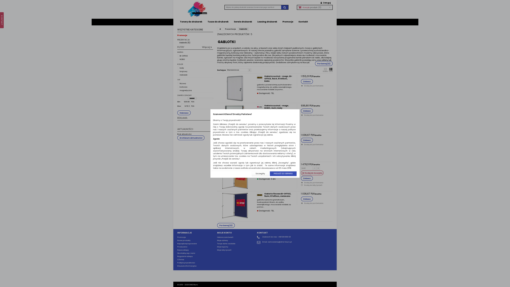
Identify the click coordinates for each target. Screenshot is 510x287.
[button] (260, 173)
